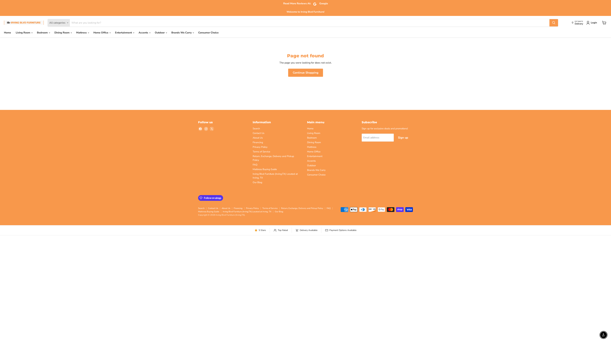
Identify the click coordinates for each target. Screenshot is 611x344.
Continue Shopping (305, 73)
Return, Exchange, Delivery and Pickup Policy (302, 208)
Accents (144, 32)
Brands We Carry (181, 32)
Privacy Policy (260, 147)
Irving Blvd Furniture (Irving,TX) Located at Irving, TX (247, 211)
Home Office (101, 32)
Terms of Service (261, 151)
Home (7, 32)
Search (256, 128)
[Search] (553, 22)
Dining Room (62, 32)
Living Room (23, 32)
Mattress (81, 32)
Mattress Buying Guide (265, 169)
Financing (258, 142)
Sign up (403, 138)
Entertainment (124, 32)
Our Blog (257, 182)
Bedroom (42, 32)
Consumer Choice (208, 32)
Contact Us (258, 133)
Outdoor (160, 32)
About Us (258, 137)
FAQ (255, 164)
